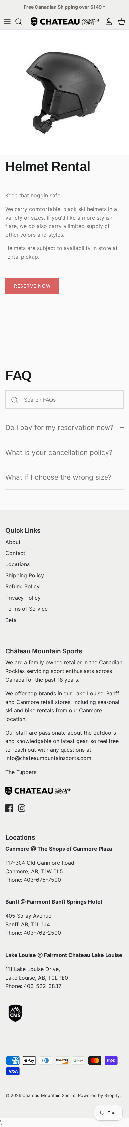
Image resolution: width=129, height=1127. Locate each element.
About (13, 542)
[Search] (22, 21)
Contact (15, 553)
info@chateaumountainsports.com (48, 758)
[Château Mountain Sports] (65, 21)
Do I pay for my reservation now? (59, 427)
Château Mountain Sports (48, 1095)
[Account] (107, 21)
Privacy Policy (23, 597)
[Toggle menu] (7, 21)
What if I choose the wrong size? (58, 477)
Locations (17, 564)
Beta (11, 620)
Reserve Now (32, 286)
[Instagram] (21, 808)
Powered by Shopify (99, 1095)
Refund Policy (22, 586)
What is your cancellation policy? (59, 452)
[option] (64, 92)
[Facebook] (9, 808)
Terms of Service (26, 608)
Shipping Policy (24, 575)
